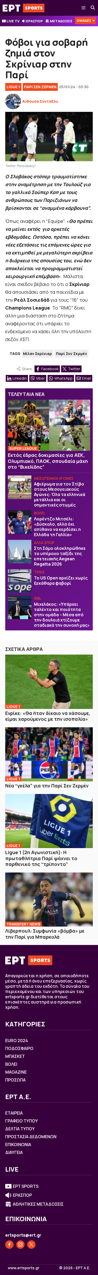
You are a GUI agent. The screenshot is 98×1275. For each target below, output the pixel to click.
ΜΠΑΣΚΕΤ (15, 1056)
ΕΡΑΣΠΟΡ (34, 21)
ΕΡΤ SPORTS (25, 1186)
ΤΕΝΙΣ (39, 571)
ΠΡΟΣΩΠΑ (15, 1080)
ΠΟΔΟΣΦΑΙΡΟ (19, 1048)
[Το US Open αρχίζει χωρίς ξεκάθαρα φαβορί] (19, 581)
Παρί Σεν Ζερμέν (71, 353)
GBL (37, 598)
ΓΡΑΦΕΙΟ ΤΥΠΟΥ (21, 1121)
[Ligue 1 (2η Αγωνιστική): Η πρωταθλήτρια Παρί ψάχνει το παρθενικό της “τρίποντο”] (49, 821)
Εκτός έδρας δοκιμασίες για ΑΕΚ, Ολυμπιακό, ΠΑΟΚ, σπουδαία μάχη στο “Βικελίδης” (48, 461)
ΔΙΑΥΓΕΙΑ (14, 1152)
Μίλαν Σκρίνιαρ (37, 353)
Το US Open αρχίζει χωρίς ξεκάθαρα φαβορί (61, 580)
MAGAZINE (16, 1072)
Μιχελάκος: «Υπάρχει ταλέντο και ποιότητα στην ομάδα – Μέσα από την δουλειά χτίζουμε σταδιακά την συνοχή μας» (62, 614)
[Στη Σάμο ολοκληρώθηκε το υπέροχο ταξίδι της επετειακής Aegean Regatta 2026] (19, 551)
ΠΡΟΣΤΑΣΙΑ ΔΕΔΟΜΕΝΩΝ (30, 1137)
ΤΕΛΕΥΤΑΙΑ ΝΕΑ (26, 394)
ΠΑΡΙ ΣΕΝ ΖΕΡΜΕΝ (40, 86)
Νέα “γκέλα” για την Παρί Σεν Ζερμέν (47, 785)
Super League (23, 448)
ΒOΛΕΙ (39, 512)
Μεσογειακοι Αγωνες (53, 478)
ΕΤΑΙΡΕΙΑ (14, 1113)
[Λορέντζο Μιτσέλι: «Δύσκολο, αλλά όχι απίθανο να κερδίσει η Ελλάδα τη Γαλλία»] (19, 522)
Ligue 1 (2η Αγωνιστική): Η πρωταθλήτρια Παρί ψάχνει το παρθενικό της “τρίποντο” (41, 858)
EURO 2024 (16, 1040)
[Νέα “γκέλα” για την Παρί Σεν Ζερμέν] (49, 754)
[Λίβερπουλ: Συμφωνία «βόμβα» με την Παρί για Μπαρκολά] (49, 899)
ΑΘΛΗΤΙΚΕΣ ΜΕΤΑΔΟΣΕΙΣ (38, 1204)
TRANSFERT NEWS (24, 924)
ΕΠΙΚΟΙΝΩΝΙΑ (18, 1144)
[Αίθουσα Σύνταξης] (13, 101)
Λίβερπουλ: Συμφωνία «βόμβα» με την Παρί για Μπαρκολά (44, 934)
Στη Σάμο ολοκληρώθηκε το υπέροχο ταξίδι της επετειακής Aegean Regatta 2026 (60, 556)
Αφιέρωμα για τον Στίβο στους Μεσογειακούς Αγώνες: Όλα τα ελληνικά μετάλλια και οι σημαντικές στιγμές (59, 494)
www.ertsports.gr (23, 1268)
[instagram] (20, 1244)
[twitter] (31, 1244)
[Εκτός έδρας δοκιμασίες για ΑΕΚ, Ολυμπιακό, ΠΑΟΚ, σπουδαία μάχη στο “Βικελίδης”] (49, 425)
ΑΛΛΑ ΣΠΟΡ (44, 542)
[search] (93, 8)
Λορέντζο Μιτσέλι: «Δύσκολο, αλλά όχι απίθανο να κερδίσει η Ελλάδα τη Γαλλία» (57, 526)
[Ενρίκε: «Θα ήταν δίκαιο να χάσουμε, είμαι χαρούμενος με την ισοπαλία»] (49, 682)
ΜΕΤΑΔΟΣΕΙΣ (61, 21)
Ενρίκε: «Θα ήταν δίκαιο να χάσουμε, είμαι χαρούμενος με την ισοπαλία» (47, 716)
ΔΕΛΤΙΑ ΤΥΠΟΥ (20, 1129)
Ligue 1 (13, 86)
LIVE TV (13, 21)
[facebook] (9, 1244)
